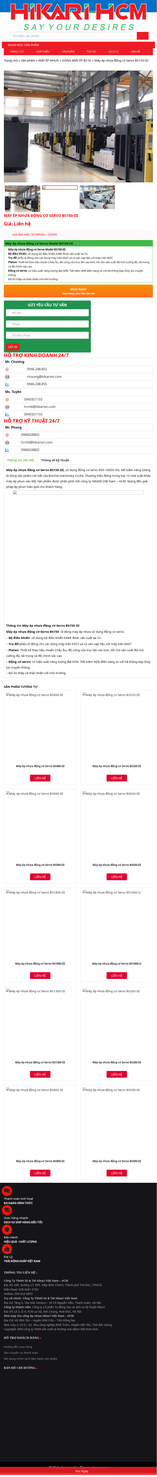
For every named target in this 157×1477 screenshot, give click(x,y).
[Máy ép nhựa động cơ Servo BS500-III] (117, 1121)
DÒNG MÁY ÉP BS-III (76, 60)
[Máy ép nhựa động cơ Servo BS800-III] (40, 1121)
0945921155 (33, 399)
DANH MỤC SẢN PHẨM (23, 45)
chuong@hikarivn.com (44, 376)
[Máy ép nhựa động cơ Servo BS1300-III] (40, 1023)
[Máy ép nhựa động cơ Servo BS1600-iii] (117, 924)
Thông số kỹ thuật (55, 460)
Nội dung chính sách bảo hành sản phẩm (30, 1358)
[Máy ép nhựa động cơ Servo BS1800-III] (40, 924)
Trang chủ (17, 51)
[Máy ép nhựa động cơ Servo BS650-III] (117, 825)
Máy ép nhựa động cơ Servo (27, 470)
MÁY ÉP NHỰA (48, 60)
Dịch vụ (114, 51)
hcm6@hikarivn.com (40, 406)
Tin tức (91, 51)
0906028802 (30, 434)
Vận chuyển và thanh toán (21, 1353)
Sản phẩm (68, 51)
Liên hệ (135, 51)
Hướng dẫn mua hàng (18, 1347)
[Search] (143, 36)
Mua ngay (78, 291)
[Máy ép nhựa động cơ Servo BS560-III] (40, 825)
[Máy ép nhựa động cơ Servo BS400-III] (40, 726)
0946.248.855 (37, 369)
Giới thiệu (43, 51)
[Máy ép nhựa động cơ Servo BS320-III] (117, 726)
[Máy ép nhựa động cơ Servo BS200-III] (117, 1023)
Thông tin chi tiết (20, 460)
